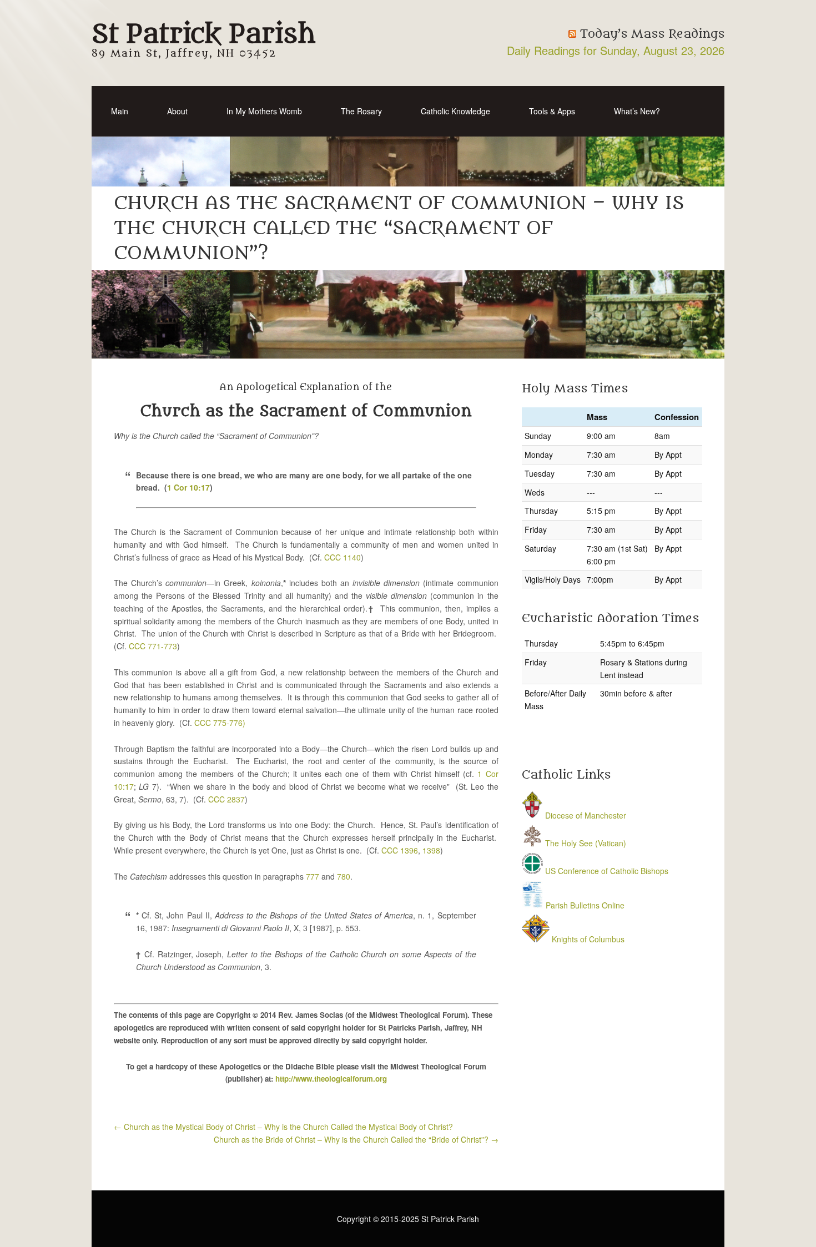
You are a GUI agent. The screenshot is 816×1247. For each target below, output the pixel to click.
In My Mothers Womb (264, 111)
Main (119, 111)
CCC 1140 (342, 557)
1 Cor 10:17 (188, 487)
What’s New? (637, 111)
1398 (431, 850)
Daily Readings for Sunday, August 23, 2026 (615, 50)
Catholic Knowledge (455, 111)
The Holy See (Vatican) (584, 843)
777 (312, 876)
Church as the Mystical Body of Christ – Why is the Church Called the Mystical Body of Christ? (283, 1126)
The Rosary (361, 111)
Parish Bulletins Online (583, 905)
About (177, 111)
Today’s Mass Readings (652, 34)
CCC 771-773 (153, 646)
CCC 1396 (399, 850)
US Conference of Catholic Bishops (605, 870)
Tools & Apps (552, 111)
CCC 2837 (226, 799)
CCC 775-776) (219, 722)
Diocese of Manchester (584, 815)
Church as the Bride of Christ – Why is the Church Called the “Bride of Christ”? (356, 1139)
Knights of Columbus (587, 939)
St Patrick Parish (203, 34)
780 (343, 876)
